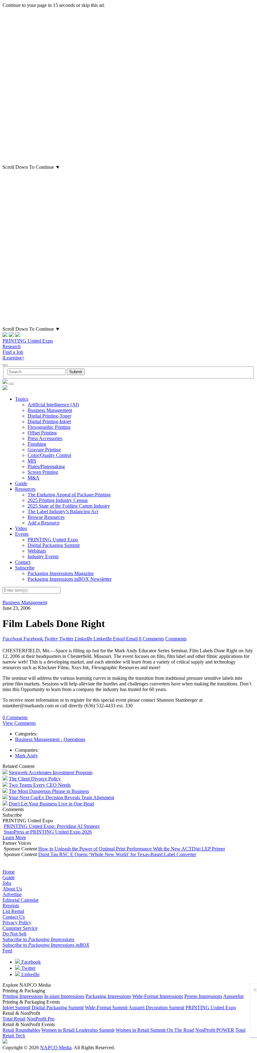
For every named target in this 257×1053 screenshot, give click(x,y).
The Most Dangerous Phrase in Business (49, 791)
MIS (32, 461)
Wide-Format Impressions (157, 996)
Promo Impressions (203, 996)
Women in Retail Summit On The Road (155, 1030)
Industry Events (43, 556)
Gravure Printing (44, 449)
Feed (7, 950)
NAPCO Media (55, 1047)
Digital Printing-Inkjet (49, 421)
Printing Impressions (23, 996)
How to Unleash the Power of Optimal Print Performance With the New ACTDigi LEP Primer (131, 848)
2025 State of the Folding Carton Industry (69, 506)
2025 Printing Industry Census (58, 500)
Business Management (50, 410)
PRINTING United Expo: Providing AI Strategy (52, 826)
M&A (33, 477)
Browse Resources (46, 517)
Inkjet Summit (16, 1007)
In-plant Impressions (64, 996)
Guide (21, 483)
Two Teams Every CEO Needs (40, 785)
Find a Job (13, 352)
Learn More (14, 837)
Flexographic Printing (49, 427)
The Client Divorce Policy (35, 778)
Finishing (37, 444)
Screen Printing (43, 472)
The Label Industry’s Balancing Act (63, 511)
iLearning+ (13, 357)
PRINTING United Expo (28, 340)
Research (12, 346)
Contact (22, 562)
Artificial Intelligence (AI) (53, 404)
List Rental (13, 911)
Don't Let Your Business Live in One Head (51, 803)
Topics (21, 399)
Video (21, 528)
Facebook (30, 962)
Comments (175, 638)
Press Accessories (45, 438)
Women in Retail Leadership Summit (77, 1030)
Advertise (12, 894)
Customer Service (20, 928)
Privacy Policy (17, 922)
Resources (25, 489)
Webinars (37, 551)
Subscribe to (38, 939)
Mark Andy (26, 755)
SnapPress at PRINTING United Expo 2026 (48, 832)
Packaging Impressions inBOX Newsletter (70, 579)
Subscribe (24, 567)
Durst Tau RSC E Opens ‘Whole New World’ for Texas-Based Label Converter (117, 854)
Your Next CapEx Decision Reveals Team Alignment (61, 797)
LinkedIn (29, 974)
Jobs (7, 883)
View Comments (19, 723)
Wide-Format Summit (106, 1007)
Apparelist (233, 996)
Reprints (11, 905)
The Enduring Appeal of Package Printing (69, 494)
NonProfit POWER (214, 1030)
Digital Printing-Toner (49, 416)
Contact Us (14, 917)
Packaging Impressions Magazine (61, 573)
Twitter (27, 968)
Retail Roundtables (21, 1030)
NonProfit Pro (41, 1018)
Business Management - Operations (50, 739)
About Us (12, 888)
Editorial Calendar (21, 900)
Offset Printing (42, 432)
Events (22, 534)
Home (9, 872)
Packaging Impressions (108, 996)
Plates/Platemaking (46, 466)
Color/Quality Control (49, 455)
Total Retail (14, 1018)
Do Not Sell (14, 933)
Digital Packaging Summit (54, 545)
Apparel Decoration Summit (156, 1007)
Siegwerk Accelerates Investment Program (50, 772)
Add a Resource (44, 522)
